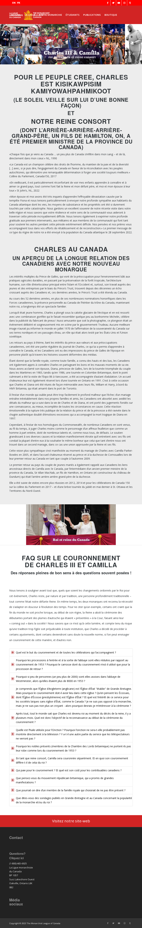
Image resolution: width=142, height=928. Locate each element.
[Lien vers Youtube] (118, 3)
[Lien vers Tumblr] (130, 3)
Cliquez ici (16, 858)
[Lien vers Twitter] (113, 3)
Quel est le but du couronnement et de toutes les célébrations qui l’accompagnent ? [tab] (66, 652)
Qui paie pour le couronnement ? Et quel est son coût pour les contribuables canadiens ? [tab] (68, 770)
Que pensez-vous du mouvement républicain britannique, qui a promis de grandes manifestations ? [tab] (65, 780)
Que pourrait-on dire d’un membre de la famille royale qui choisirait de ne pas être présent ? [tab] (70, 790)
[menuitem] (16, 15)
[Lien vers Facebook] (107, 3)
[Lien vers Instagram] (124, 3)
